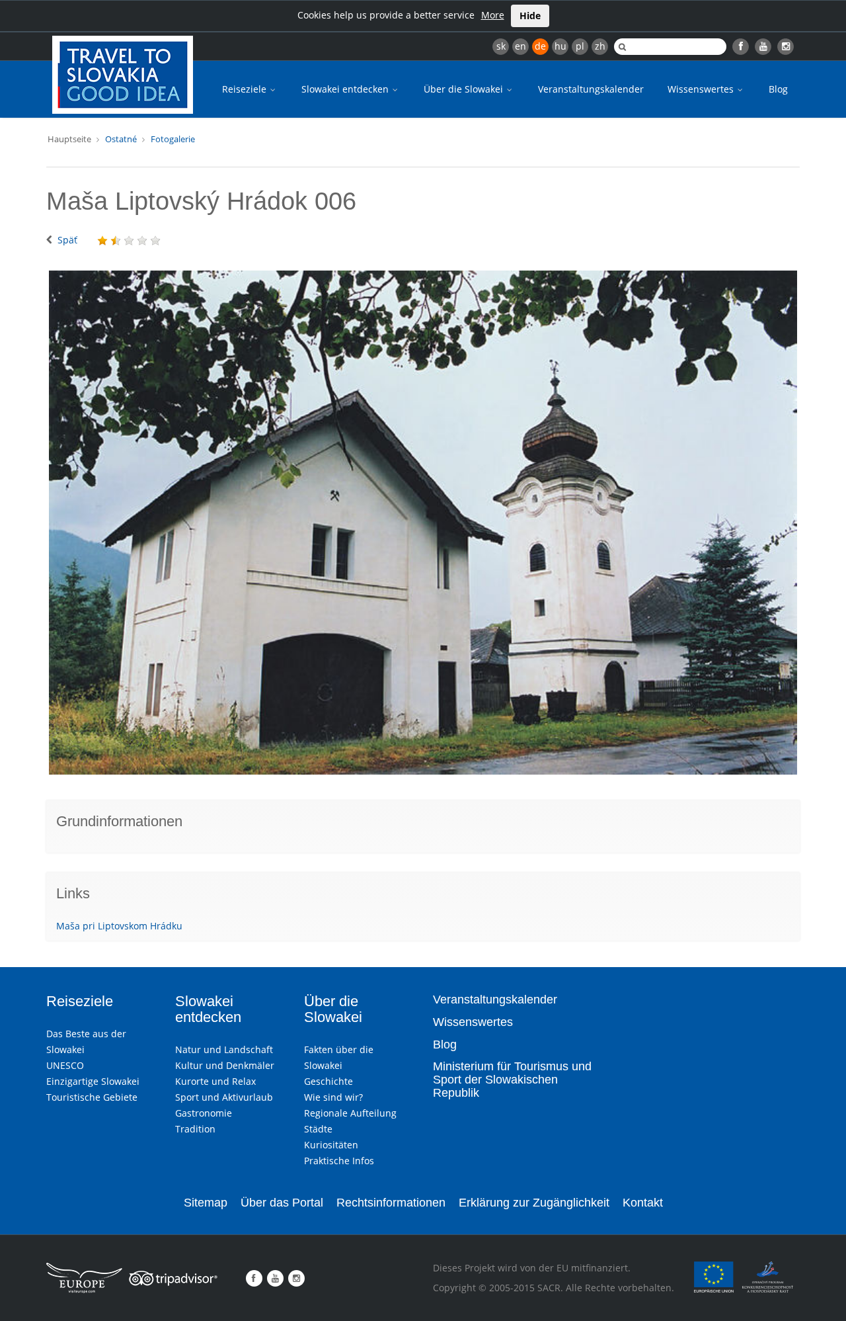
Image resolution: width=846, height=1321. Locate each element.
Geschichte (328, 1081)
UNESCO (65, 1065)
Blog (778, 89)
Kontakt (643, 1202)
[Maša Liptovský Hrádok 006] (423, 523)
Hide (530, 15)
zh (600, 46)
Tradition (195, 1129)
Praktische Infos (339, 1160)
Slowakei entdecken (346, 89)
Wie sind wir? (333, 1097)
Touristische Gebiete (91, 1097)
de (540, 46)
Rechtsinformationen (390, 1202)
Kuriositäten (331, 1144)
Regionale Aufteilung (350, 1113)
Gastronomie (203, 1113)
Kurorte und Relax (215, 1081)
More (492, 15)
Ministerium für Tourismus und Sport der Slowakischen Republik (512, 1079)
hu (560, 46)
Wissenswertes (702, 89)
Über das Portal (282, 1202)
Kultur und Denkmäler (224, 1065)
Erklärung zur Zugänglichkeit (534, 1202)
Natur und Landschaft (224, 1049)
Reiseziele (245, 89)
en (520, 46)
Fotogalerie (173, 139)
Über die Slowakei (465, 89)
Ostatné (121, 139)
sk (501, 46)
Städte (318, 1129)
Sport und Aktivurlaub (224, 1097)
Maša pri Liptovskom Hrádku (119, 925)
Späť (67, 240)
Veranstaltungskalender (591, 89)
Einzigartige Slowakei (92, 1081)
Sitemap (205, 1202)
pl (580, 46)
